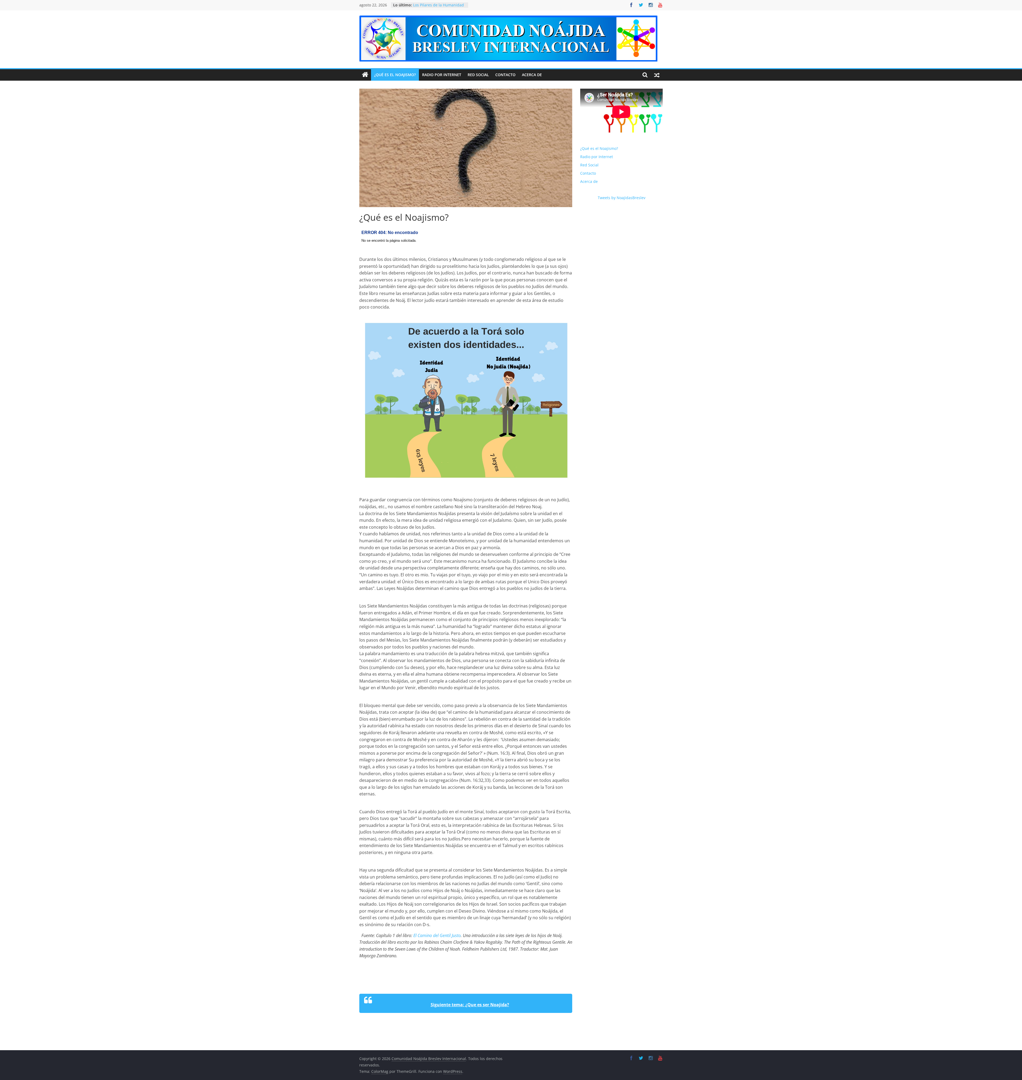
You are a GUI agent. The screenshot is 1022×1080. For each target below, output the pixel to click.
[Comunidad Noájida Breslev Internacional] (365, 74)
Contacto (505, 74)
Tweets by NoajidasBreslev (621, 197)
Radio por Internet (441, 74)
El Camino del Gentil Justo (437, 935)
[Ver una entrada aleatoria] (657, 74)
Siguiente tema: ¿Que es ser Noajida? (470, 1005)
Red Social (478, 74)
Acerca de (532, 74)
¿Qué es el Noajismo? (395, 74)
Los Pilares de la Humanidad (438, 4)
